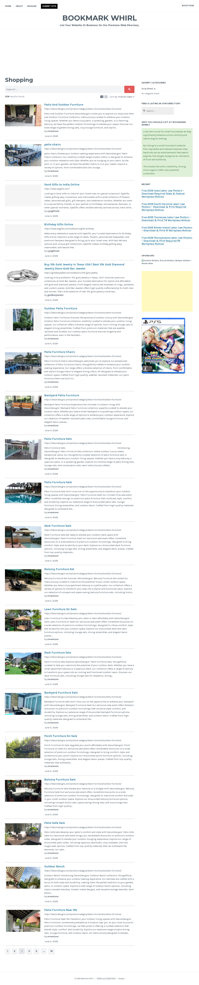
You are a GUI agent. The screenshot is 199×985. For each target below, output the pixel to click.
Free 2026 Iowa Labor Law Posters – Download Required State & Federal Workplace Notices (163, 193)
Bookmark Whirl (99, 18)
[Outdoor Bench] (69, 884)
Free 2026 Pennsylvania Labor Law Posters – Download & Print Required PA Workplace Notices (167, 240)
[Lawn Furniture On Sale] (69, 627)
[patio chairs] (69, 160)
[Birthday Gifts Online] (69, 240)
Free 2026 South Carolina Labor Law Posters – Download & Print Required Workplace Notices (164, 207)
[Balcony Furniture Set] (69, 585)
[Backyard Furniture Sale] (69, 710)
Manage (32, 6)
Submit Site (49, 6)
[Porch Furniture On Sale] (69, 753)
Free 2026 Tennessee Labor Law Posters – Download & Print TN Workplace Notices (166, 219)
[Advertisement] (99, 50)
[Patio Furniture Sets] (69, 456)
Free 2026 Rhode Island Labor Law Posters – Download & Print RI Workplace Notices (167, 229)
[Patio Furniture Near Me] (69, 926)
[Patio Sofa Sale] (69, 840)
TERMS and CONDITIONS (105, 978)
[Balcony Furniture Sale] (69, 797)
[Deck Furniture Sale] (69, 543)
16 (51, 951)
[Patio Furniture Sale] (69, 500)
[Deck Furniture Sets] (69, 668)
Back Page (188, 5)
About (19, 6)
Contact (121, 978)
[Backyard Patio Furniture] (69, 413)
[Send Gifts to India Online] (69, 200)
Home (8, 6)
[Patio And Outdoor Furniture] (69, 120)
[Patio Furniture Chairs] (69, 369)
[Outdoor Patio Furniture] (69, 326)
